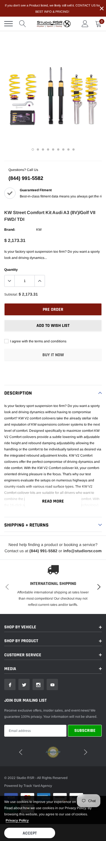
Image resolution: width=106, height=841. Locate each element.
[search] (22, 24)
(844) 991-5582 (25, 178)
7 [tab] (63, 149)
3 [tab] (43, 149)
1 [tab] (33, 149)
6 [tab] (58, 149)
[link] (10, 684)
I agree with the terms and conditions (37, 341)
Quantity (11, 270)
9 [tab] (73, 149)
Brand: (9, 230)
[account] (85, 24)
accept (30, 833)
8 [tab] (68, 149)
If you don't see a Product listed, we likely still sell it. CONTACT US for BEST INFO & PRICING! (52, 8)
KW (39, 230)
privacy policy (17, 820)
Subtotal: (11, 294)
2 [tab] (38, 149)
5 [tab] (53, 149)
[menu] (8, 23)
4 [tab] (48, 149)
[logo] (54, 24)
